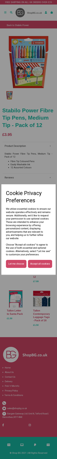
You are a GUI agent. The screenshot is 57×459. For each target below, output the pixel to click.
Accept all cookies (40, 263)
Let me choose (16, 263)
